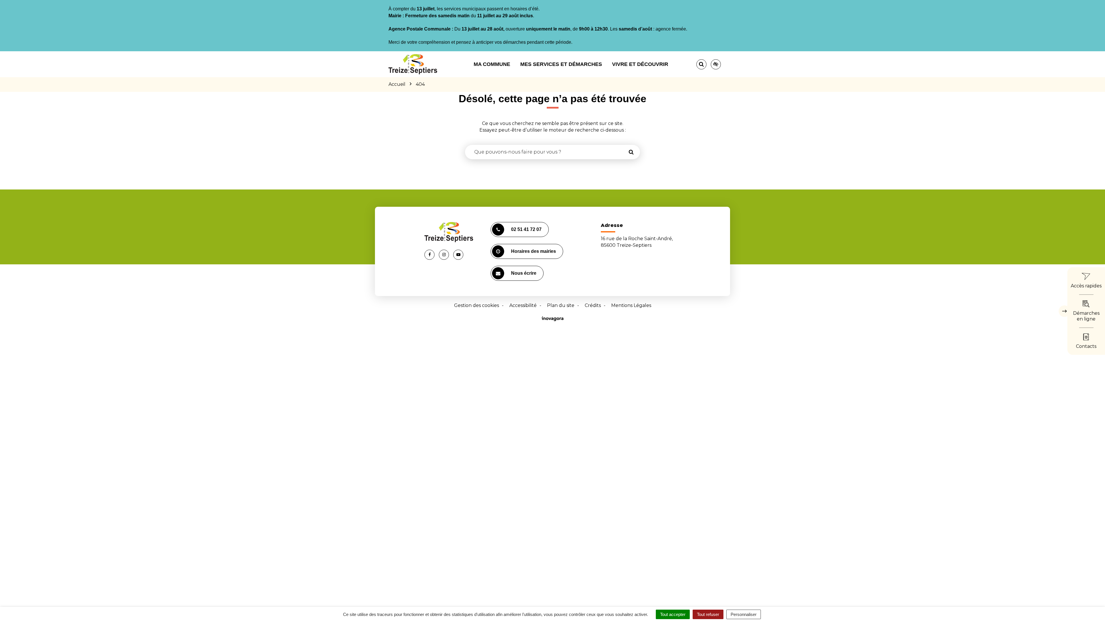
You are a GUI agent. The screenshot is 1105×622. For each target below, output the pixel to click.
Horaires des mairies (533, 251)
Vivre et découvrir (640, 64)
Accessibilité (523, 305)
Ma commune (492, 64)
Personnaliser (744, 614)
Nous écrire (523, 273)
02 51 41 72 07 (526, 229)
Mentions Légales (631, 305)
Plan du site (560, 305)
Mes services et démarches (561, 64)
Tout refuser (708, 614)
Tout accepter (672, 614)
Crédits (593, 305)
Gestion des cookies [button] (476, 305)
